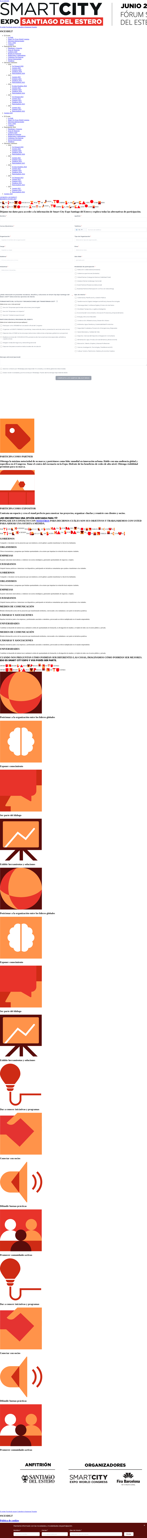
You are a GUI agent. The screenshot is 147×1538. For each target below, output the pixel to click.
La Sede (10, 37)
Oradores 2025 (16, 79)
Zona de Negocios (14, 50)
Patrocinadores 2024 (18, 93)
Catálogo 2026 (12, 52)
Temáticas (11, 61)
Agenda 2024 (16, 88)
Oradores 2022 (16, 109)
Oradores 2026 (16, 70)
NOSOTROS (43, 520)
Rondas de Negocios (14, 53)
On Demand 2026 (17, 66)
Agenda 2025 (16, 77)
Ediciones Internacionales (16, 41)
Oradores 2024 (16, 89)
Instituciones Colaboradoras (17, 55)
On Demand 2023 (17, 97)
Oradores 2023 (16, 100)
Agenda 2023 (16, 98)
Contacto (11, 44)
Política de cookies (9, 1520)
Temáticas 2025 (17, 80)
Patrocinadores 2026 (18, 73)
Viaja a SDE (12, 43)
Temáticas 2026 (17, 71)
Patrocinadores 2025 (18, 82)
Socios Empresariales (14, 59)
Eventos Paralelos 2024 (19, 86)
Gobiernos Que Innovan (15, 57)
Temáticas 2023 (17, 102)
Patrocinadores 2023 (18, 104)
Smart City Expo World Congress (18, 39)
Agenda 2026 (16, 68)
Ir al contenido (4, 1)
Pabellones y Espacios (15, 48)
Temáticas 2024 (17, 91)
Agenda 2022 (16, 107)
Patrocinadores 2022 (18, 111)
